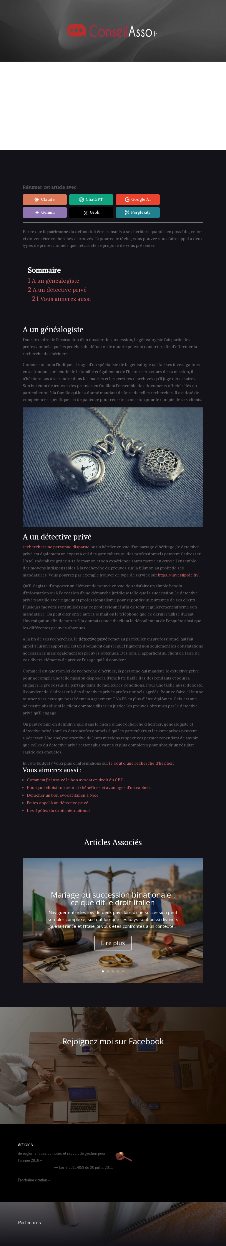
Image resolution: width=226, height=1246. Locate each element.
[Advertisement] (113, 106)
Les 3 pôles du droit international (58, 810)
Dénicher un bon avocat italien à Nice (63, 795)
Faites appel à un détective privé (57, 802)
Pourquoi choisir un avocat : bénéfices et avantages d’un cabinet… (89, 787)
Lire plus (113, 943)
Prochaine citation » (34, 1180)
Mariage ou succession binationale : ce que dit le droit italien (113, 898)
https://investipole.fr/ (178, 575)
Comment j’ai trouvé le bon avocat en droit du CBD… (76, 780)
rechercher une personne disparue (56, 546)
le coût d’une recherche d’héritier (141, 763)
